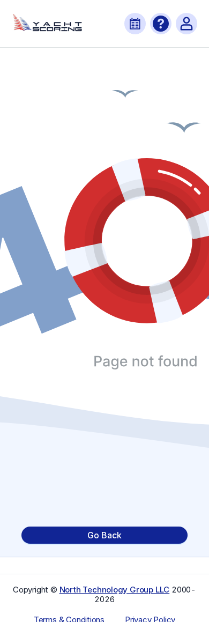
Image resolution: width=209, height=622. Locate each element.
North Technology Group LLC (114, 589)
